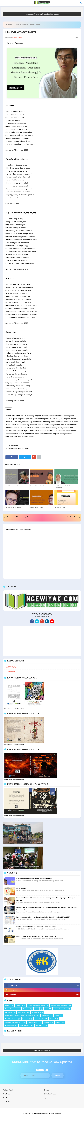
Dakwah (25, 1009)
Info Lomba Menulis (60, 1009)
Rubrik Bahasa (9, 1025)
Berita (7, 1005)
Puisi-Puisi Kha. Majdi (37, 486)
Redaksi (46, 1022)
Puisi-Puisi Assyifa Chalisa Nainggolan (63, 486)
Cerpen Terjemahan (11, 1009)
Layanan (47, 1098)
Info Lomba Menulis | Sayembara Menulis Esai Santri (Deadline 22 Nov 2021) (43, 917)
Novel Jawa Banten (10, 1019)
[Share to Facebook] (11, 457)
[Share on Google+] (34, 457)
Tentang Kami (8, 1090)
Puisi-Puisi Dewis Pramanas (14, 486)
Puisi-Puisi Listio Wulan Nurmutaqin (13, 508)
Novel (57, 1015)
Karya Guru (21, 1012)
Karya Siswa (35, 1012)
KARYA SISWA (11, 672)
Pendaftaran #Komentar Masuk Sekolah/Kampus (42, 14)
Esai (46, 1009)
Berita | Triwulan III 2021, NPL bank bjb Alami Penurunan (36, 927)
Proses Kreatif (39, 1019)
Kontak (46, 1090)
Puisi (76, 37)
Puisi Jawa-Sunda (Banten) (13, 1022)
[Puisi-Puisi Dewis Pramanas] (17, 476)
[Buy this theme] (42, 961)
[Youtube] (52, 621)
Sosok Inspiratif (24, 1025)
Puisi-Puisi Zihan (59, 507)
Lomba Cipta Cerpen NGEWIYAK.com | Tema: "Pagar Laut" (37, 936)
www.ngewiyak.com (41, 1113)
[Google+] (42, 621)
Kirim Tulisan (21, 888)
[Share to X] (25, 457)
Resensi (57, 1022)
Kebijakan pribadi (50, 1094)
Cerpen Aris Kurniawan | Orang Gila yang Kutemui (34, 878)
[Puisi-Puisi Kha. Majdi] (41, 476)
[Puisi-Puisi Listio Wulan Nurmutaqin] (17, 497)
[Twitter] (37, 621)
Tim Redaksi (7, 1102)
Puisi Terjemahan (33, 1022)
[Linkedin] (47, 621)
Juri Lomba (8, 1012)
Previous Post (72, 517)
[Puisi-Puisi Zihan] (66, 497)
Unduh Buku (39, 1025)
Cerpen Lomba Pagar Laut (59, 1005)
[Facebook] (32, 621)
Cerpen (18, 1005)
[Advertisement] (42, 641)
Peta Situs (6, 1094)
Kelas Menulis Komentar (42, 1050)
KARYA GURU (10, 667)
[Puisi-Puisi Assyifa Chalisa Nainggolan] (66, 476)
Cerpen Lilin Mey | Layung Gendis (19, 517)
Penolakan (6, 1098)
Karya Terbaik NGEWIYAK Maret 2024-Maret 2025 (20, 1015)
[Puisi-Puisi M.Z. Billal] (41, 497)
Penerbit (25, 1019)
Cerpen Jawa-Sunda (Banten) (36, 1005)
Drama (37, 1009)
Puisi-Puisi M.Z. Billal (36, 507)
